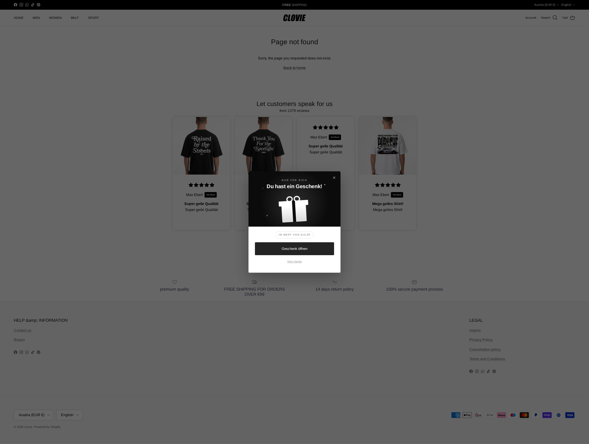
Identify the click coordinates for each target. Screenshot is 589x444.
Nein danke (294, 261)
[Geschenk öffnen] (294, 208)
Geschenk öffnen (294, 249)
